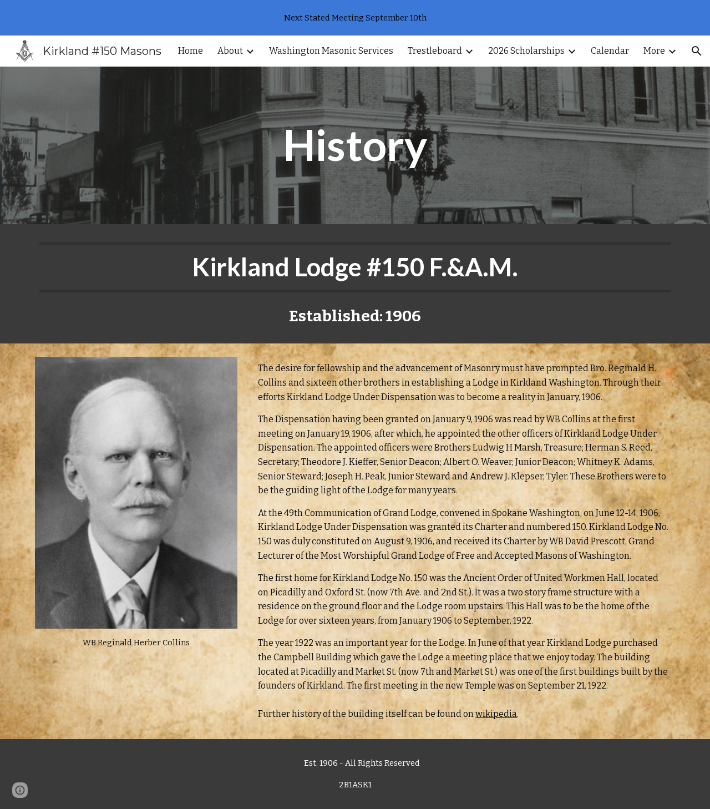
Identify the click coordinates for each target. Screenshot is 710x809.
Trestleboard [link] (435, 50)
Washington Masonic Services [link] (331, 50)
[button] (696, 51)
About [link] (230, 50)
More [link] (654, 50)
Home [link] (190, 50)
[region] (355, 18)
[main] (355, 145)
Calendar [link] (610, 50)
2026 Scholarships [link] (526, 50)
